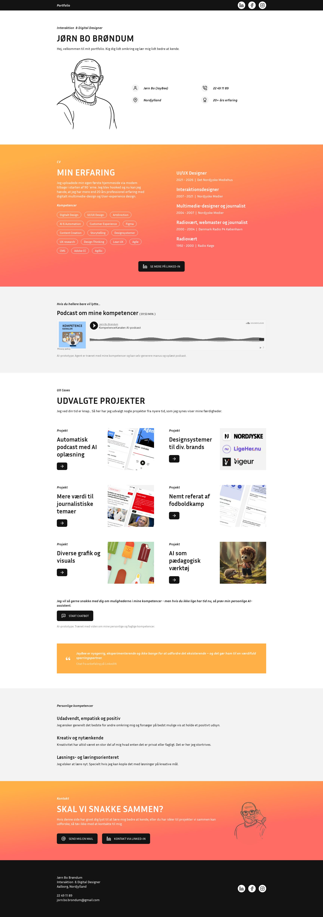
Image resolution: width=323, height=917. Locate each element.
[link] (161, 266)
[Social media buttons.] (241, 5)
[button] (105, 506)
